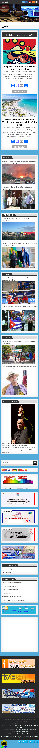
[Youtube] (30, 2)
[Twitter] (23, 2)
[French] (12, 470)
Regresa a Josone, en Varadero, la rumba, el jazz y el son (19, 67)
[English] (9, 470)
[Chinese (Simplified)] (3, 470)
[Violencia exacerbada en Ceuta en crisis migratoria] (18, 239)
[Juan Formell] (23, 443)
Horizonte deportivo (9, 569)
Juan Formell (6, 443)
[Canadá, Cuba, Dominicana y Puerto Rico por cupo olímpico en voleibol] (18, 303)
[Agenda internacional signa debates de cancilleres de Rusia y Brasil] (18, 267)
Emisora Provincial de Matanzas (13, 600)
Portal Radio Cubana (9, 586)
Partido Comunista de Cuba (11, 583)
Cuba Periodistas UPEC (10, 590)
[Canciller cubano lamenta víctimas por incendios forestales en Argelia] (18, 183)
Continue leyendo (20, 91)
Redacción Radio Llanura (13, 72)
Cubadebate (6, 593)
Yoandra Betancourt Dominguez (26, 729)
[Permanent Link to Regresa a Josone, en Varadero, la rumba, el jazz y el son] (19, 51)
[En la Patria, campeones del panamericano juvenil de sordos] (18, 331)
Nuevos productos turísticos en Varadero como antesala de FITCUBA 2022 (19, 122)
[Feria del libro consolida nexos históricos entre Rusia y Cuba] (18, 363)
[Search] (36, 2)
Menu (6, 2)
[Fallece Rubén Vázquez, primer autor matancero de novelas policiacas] (14, 395)
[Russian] (23, 470)
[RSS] (33, 2)
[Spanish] (26, 470)
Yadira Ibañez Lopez (22, 732)
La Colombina (6, 572)
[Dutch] (6, 470)
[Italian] (17, 470)
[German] (14, 470)
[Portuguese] (20, 470)
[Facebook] (26, 2)
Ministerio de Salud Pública (11, 597)
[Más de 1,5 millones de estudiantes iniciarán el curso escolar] (18, 208)
